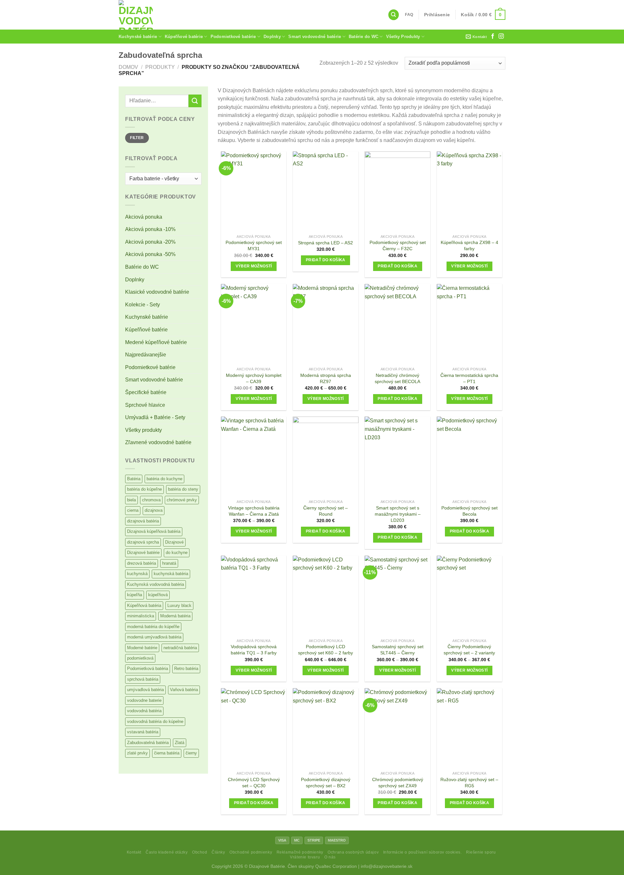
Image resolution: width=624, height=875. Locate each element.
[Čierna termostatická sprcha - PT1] (469, 324)
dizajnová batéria (143, 521)
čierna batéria (166, 753)
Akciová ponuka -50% (150, 254)
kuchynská (137, 573)
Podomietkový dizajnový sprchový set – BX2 (325, 782)
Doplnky (272, 36)
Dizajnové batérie (143, 552)
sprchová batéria (142, 679)
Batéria (133, 478)
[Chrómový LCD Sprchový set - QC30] (254, 728)
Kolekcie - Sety (142, 304)
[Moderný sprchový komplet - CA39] (254, 324)
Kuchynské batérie (138, 36)
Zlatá (179, 742)
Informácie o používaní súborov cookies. (422, 852)
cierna (132, 510)
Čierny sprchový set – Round (325, 511)
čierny (191, 753)
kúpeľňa (134, 594)
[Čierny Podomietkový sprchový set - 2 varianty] (469, 595)
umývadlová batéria (145, 689)
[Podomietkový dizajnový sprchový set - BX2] (325, 728)
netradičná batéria (180, 647)
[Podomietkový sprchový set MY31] (254, 191)
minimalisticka (140, 615)
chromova (151, 499)
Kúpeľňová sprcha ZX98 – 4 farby (469, 245)
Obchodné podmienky (250, 852)
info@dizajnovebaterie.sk (386, 866)
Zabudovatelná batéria (148, 742)
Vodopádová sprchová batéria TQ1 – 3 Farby (254, 649)
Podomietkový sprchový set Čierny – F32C (398, 245)
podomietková (140, 658)
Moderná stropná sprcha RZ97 (325, 378)
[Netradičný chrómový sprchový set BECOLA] (397, 324)
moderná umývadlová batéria (154, 637)
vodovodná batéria (144, 710)
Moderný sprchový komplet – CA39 (253, 378)
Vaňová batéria (184, 689)
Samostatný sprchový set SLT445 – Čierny (397, 649)
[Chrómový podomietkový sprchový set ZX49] (397, 728)
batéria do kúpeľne (144, 489)
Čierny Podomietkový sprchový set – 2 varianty (469, 649)
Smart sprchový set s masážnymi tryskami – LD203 (398, 513)
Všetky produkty (143, 430)
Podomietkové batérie (233, 36)
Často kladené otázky (167, 852)
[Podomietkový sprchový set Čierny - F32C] (397, 191)
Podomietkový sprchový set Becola (469, 511)
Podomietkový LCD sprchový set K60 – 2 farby (325, 649)
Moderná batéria (175, 615)
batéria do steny (183, 489)
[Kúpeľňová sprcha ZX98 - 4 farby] (469, 191)
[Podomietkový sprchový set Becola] (469, 456)
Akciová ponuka (143, 217)
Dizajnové (174, 542)
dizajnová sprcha (143, 542)
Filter (137, 137)
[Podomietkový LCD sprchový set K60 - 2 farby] (325, 595)
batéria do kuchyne (164, 478)
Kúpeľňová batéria (144, 605)
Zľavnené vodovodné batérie (158, 442)
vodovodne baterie (144, 700)
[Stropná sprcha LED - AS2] (325, 191)
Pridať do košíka (325, 260)
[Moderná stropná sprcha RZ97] (325, 324)
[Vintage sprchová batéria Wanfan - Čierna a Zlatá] (254, 456)
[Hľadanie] (393, 14)
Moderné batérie (142, 647)
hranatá (169, 563)
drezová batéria (141, 563)
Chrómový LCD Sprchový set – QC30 (254, 782)
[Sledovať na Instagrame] (501, 36)
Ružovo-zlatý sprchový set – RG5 (469, 782)
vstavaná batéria (142, 731)
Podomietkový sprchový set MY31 (254, 245)
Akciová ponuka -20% (150, 242)
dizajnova (153, 510)
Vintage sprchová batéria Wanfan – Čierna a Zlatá (254, 511)
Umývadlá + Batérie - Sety (155, 417)
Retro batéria (186, 668)
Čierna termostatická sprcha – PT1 (469, 378)
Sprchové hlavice (145, 405)
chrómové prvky (182, 499)
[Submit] (195, 101)
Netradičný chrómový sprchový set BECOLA (397, 378)
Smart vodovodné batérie (314, 36)
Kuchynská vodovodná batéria (155, 584)
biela (131, 499)
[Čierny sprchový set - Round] (325, 456)
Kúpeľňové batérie (184, 36)
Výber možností (254, 266)
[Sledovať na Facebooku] (492, 36)
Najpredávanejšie (145, 354)
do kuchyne (177, 552)
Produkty (160, 67)
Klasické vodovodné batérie (157, 292)
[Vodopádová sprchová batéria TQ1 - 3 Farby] (254, 595)
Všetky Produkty (403, 36)
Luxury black (179, 605)
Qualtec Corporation (336, 866)
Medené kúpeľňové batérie (156, 342)
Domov (128, 67)
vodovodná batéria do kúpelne (155, 721)
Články (218, 852)
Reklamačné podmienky (300, 852)
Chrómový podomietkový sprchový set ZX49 (397, 782)
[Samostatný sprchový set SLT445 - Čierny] (397, 595)
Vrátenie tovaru (305, 857)
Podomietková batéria (147, 668)
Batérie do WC (363, 36)
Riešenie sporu (481, 852)
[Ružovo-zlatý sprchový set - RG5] (469, 728)
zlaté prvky (137, 753)
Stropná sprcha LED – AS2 (325, 242)
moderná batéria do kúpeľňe (153, 626)
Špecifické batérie (145, 392)
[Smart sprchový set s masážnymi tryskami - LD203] (397, 456)
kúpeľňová (158, 594)
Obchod (199, 852)
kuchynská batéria (171, 573)
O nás (330, 857)
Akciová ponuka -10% (150, 229)
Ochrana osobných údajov (353, 852)
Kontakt (134, 852)
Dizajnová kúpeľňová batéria (153, 531)
